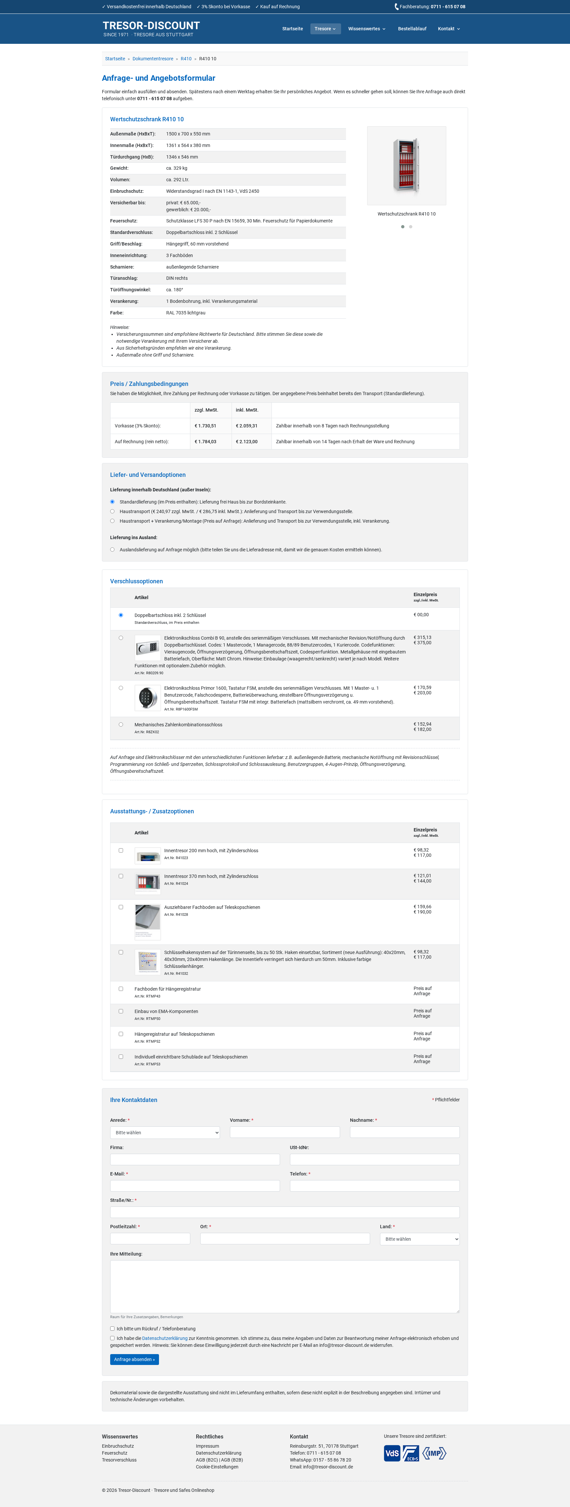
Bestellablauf (412, 28)
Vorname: (241, 1120)
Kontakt (447, 28)
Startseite (292, 28)
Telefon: (300, 1173)
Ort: (205, 1226)
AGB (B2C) (207, 1460)
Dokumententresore (153, 58)
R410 (186, 58)
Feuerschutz (114, 1453)
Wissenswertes (364, 28)
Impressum (207, 1446)
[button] (403, 226)
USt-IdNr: (299, 1147)
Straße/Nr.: (123, 1200)
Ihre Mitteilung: (126, 1254)
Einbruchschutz (118, 1446)
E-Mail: (119, 1173)
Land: (387, 1226)
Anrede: (120, 1120)
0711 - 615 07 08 (448, 6)
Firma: (117, 1147)
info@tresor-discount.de (328, 1466)
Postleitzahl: (125, 1226)
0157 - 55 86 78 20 (332, 1460)
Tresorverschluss (119, 1460)
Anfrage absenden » (134, 1359)
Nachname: (363, 1120)
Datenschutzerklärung (165, 1338)
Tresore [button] (323, 28)
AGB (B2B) (232, 1460)
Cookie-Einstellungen (217, 1466)
